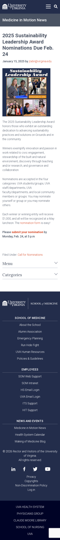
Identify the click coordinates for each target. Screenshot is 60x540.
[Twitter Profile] (35, 469)
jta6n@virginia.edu (40, 61)
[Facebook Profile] (24, 469)
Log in (31, 489)
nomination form (30, 223)
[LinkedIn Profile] (13, 469)
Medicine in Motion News (24, 20)
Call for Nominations (30, 254)
